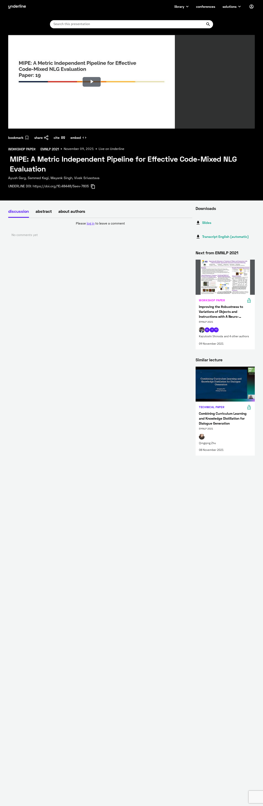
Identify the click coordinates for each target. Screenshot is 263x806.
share (38, 137)
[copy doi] (95, 186)
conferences (205, 6)
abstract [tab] (44, 211)
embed (75, 137)
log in (91, 223)
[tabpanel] (100, 229)
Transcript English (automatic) (225, 236)
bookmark (15, 137)
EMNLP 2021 (226, 252)
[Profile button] (251, 6)
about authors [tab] (71, 211)
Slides (206, 223)
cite (57, 137)
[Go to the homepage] (17, 7)
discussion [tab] (18, 211)
